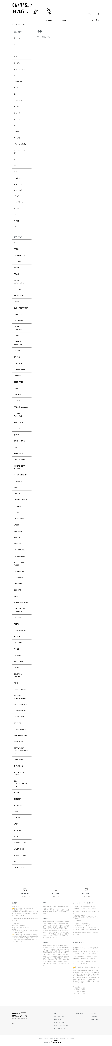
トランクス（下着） (19, 151)
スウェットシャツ (20, 69)
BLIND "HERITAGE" (21, 308)
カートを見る (95, 1016)
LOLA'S (16, 512)
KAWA (16, 487)
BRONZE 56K (19, 295)
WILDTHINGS (19, 849)
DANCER (17, 376)
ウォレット (18, 178)
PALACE (17, 636)
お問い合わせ (95, 1019)
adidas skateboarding (19, 281)
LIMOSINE (18, 493)
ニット (16, 50)
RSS (77, 1013)
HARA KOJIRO (19, 459)
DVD (15, 214)
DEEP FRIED (18, 382)
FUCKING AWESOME (18, 414)
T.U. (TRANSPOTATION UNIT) (20, 783)
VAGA (16, 824)
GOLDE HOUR (19, 441)
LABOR (16, 525)
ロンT (16, 88)
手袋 (15, 165)
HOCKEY (17, 447)
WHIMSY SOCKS (20, 842)
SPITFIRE (17, 723)
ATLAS (16, 274)
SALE (19, 24)
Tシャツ (17, 94)
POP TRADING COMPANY (19, 610)
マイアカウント (90, 14)
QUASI (16, 667)
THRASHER (18, 766)
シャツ (16, 75)
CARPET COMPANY (18, 327)
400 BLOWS (18, 422)
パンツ (16, 106)
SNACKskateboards (21, 735)
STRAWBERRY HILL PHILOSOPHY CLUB (21, 750)
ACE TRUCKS (19, 289)
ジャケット (18, 38)
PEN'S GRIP (18, 661)
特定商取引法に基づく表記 (61, 1025)
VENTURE (18, 817)
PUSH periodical (20, 630)
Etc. (15, 861)
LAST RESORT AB (20, 500)
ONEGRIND (18, 584)
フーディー (18, 63)
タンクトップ (18, 100)
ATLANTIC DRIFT (20, 255)
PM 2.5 (16, 649)
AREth (16, 249)
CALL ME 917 (19, 320)
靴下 (15, 159)
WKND (16, 836)
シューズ (17, 131)
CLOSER (17, 350)
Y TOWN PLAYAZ (20, 855)
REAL (16, 683)
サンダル (17, 138)
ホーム (13, 24)
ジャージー (18, 81)
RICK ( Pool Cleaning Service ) (20, 696)
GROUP (64, 20)
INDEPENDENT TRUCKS (19, 467)
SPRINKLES (18, 742)
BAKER (16, 301)
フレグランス (18, 202)
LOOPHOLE (18, 506)
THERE (16, 792)
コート (16, 44)
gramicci (17, 434)
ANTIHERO (18, 268)
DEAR (16, 388)
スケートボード (19, 190)
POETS (16, 624)
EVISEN (17, 401)
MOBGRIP (17, 543)
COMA (16, 335)
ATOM (81, 1013)
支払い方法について (59, 1022)
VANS (16, 811)
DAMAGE (17, 394)
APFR (16, 242)
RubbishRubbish (20, 710)
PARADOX (18, 655)
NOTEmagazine (19, 556)
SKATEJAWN (18, 759)
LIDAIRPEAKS (19, 518)
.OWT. (16, 596)
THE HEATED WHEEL (19, 773)
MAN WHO (18, 531)
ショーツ (17, 113)
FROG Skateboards (21, 407)
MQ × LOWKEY (19, 550)
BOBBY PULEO (19, 314)
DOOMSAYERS (19, 369)
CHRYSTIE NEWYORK (18, 343)
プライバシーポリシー (60, 1028)
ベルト (16, 172)
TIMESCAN (18, 799)
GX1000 (17, 428)
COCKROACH (19, 363)
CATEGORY (48, 20)
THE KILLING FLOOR (19, 563)
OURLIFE (17, 590)
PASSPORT (18, 617)
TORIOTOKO (18, 805)
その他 (16, 221)
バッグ (16, 196)
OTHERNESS (19, 571)
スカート (17, 119)
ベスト (16, 56)
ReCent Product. (20, 689)
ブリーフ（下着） (20, 144)
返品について (57, 1019)
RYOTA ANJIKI (19, 717)
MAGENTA (18, 537)
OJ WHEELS (18, 577)
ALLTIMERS (18, 261)
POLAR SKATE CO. (21, 602)
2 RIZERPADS (19, 867)
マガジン (17, 208)
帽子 (24, 24)
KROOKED (18, 481)
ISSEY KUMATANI (20, 475)
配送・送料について (59, 1016)
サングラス (18, 184)
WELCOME (18, 830)
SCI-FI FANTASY (20, 729)
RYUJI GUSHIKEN (20, 704)
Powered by (47, 1042)
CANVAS (17, 357)
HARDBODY (18, 453)
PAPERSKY (18, 643)
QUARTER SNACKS (18, 675)
